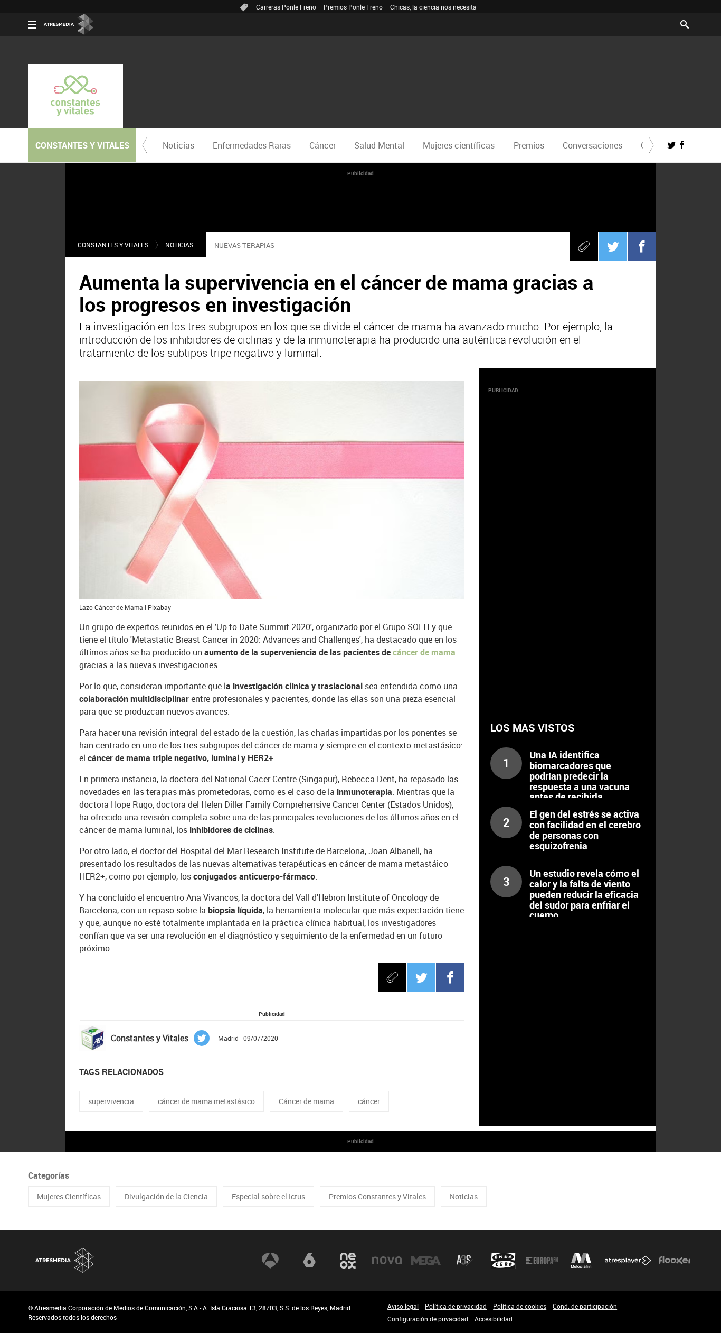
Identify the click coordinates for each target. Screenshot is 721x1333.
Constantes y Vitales (113, 244)
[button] (144, 145)
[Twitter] (613, 246)
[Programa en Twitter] (671, 145)
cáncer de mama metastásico (206, 1101)
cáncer (369, 1101)
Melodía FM (581, 1261)
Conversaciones (592, 145)
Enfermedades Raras (252, 145)
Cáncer (322, 145)
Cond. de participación (585, 1306)
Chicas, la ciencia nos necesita (433, 7)
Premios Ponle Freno (353, 7)
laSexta (309, 1261)
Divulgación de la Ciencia (166, 1196)
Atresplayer (628, 1261)
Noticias (178, 145)
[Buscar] (684, 23)
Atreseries (464, 1261)
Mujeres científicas (459, 145)
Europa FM (542, 1261)
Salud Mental (379, 145)
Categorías (48, 1175)
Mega (426, 1261)
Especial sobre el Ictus (268, 1196)
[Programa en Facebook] (682, 145)
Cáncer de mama (306, 1101)
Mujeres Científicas (69, 1196)
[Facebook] (642, 246)
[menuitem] (178, 145)
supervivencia (111, 1101)
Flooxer (674, 1261)
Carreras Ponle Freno (286, 7)
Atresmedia (65, 1260)
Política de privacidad (456, 1306)
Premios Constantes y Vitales (377, 1196)
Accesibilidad (494, 1319)
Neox (348, 1261)
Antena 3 (270, 1261)
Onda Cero (503, 1261)
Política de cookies (519, 1306)
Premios (529, 145)
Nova (387, 1261)
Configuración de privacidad (427, 1319)
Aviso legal (403, 1306)
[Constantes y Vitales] (75, 96)
